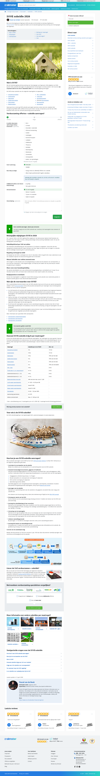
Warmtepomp (40, 102)
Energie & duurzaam (10, 8)
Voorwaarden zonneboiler (15, 320)
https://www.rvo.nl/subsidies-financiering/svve (31, 700)
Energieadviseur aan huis (74, 53)
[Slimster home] (10, 5)
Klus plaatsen (71, 5)
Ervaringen (54, 758)
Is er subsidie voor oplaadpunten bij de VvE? (19, 671)
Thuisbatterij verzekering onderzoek (77, 125)
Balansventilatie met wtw (13, 379)
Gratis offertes (56, 407)
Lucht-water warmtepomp (14, 382)
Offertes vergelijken (10, 761)
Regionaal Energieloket (74, 63)
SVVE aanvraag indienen (39, 461)
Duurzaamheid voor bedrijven (75, 51)
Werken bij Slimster (56, 764)
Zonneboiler (40, 104)
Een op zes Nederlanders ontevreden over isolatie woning (79, 113)
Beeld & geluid (55, 8)
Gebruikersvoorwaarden (11, 773)
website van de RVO (45, 485)
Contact (30, 761)
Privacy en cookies (24, 773)
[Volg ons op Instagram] (77, 766)
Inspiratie (7, 753)
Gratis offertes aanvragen (34, 608)
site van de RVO (19, 286)
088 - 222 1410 (80, 753)
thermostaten (45, 100)
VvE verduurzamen (73, 69)
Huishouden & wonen (35, 8)
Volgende (57, 217)
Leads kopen (31, 756)
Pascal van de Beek (15, 20)
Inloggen (53, 753)
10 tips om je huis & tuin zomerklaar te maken (80, 109)
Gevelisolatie (11, 96)
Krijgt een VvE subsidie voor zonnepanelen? (18, 665)
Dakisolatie (11, 98)
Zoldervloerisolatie (13, 100)
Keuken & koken (46, 8)
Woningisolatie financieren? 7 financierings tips (79, 121)
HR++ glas (9, 367)
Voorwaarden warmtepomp (15, 318)
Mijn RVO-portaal (54, 494)
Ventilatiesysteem (41, 98)
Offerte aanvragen (73, 22)
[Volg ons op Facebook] (75, 766)
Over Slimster (54, 756)
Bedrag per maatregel (42, 32)
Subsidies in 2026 (72, 66)
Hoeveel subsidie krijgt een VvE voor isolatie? (19, 662)
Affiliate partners (32, 758)
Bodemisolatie (12, 104)
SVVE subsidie (38, 11)
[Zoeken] (65, 5)
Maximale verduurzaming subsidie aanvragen (80, 38)
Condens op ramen (73, 127)
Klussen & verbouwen (22, 8)
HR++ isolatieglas (41, 94)
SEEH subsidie (71, 45)
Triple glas (39, 96)
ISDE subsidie (71, 40)
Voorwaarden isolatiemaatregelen (17, 316)
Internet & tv (74, 8)
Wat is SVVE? (12, 32)
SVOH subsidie (71, 48)
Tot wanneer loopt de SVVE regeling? (16, 668)
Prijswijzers (8, 756)
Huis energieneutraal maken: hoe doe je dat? (79, 104)
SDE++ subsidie (72, 43)
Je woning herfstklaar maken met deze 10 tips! (80, 107)
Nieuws (53, 761)
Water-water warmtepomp (14, 388)
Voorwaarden (12, 36)
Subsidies (30, 11)
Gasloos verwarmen (73, 56)
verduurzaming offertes (24, 574)
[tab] (8, 117)
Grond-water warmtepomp (14, 385)
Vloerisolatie (11, 102)
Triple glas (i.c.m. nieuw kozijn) (15, 370)
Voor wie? (38, 34)
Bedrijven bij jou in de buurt (12, 764)
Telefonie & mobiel (65, 8)
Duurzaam (23, 11)
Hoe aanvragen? (40, 36)
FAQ (37, 38)
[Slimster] (6, 11)
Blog (6, 766)
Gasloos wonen (72, 58)
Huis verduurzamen (73, 61)
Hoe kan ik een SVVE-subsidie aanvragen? (18, 653)
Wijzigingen (12, 34)
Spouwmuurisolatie (13, 94)
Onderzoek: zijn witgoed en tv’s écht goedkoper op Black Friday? (77, 117)
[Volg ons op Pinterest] (79, 766)
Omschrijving (13, 201)
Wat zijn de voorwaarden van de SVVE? (17, 656)
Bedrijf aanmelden (81, 5)
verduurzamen (10, 25)
